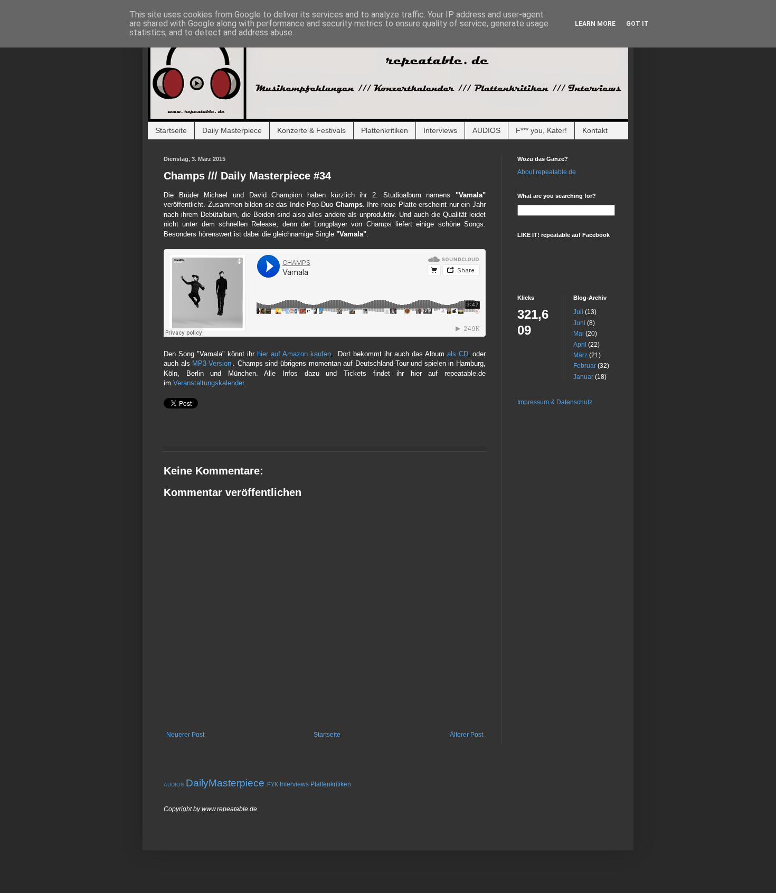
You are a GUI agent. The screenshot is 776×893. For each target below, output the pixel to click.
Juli (578, 312)
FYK (272, 784)
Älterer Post (466, 734)
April (579, 344)
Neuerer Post (185, 734)
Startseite (171, 130)
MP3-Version (211, 363)
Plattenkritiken (384, 130)
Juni (579, 323)
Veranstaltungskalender (208, 383)
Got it (637, 23)
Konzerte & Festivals (311, 130)
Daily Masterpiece (232, 130)
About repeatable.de (546, 172)
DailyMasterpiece (225, 782)
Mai (578, 333)
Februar (584, 365)
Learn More (595, 23)
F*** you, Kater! (541, 130)
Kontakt (595, 130)
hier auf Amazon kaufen (294, 354)
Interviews (440, 130)
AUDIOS (486, 130)
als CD (457, 354)
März (580, 355)
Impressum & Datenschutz (554, 402)
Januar (583, 377)
